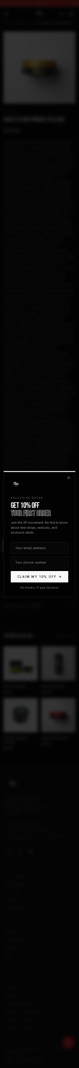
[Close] (69, 478)
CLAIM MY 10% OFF (37, 576)
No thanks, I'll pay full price (39, 587)
